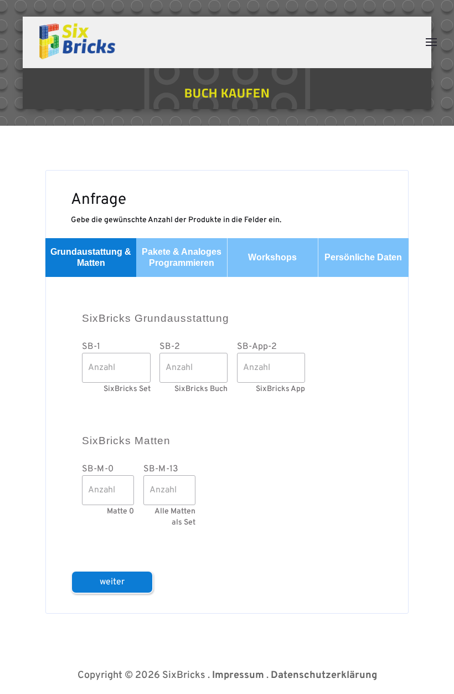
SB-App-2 (257, 346)
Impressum (238, 675)
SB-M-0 (98, 469)
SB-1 (91, 346)
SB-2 (169, 346)
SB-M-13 (160, 469)
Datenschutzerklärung (324, 675)
